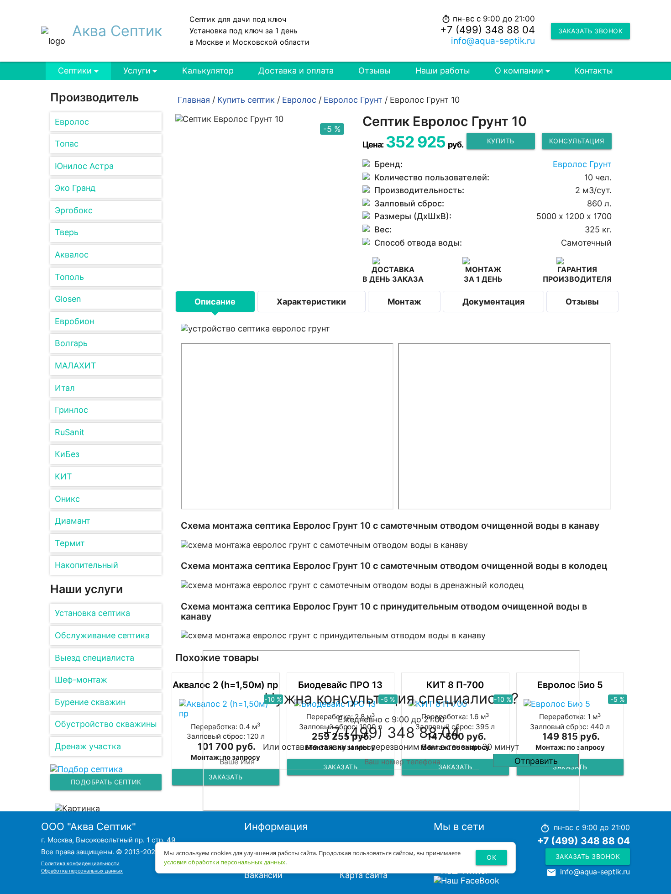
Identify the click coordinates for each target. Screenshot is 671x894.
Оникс (67, 499)
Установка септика (92, 613)
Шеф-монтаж (81, 679)
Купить (500, 141)
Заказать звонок (590, 31)
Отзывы (374, 70)
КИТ (63, 476)
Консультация (576, 141)
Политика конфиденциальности (80, 863)
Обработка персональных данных (82, 871)
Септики (75, 70)
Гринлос (71, 410)
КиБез (67, 454)
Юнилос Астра (84, 166)
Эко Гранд (75, 188)
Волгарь (71, 343)
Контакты (594, 70)
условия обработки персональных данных (224, 862)
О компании (519, 70)
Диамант (72, 521)
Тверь (67, 232)
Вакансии (263, 875)
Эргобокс (74, 210)
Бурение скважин (90, 702)
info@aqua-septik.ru (493, 41)
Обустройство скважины (106, 724)
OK (491, 857)
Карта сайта (364, 875)
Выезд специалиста (94, 658)
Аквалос (72, 254)
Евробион (74, 321)
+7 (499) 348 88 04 (487, 30)
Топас (67, 143)
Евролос (72, 121)
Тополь (69, 277)
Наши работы (442, 70)
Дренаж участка (88, 746)
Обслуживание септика (102, 635)
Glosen (68, 299)
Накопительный (86, 565)
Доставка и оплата (296, 70)
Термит (70, 543)
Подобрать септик (106, 782)
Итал (65, 388)
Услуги (137, 70)
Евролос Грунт (582, 164)
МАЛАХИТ (75, 365)
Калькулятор (208, 70)
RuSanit (69, 432)
